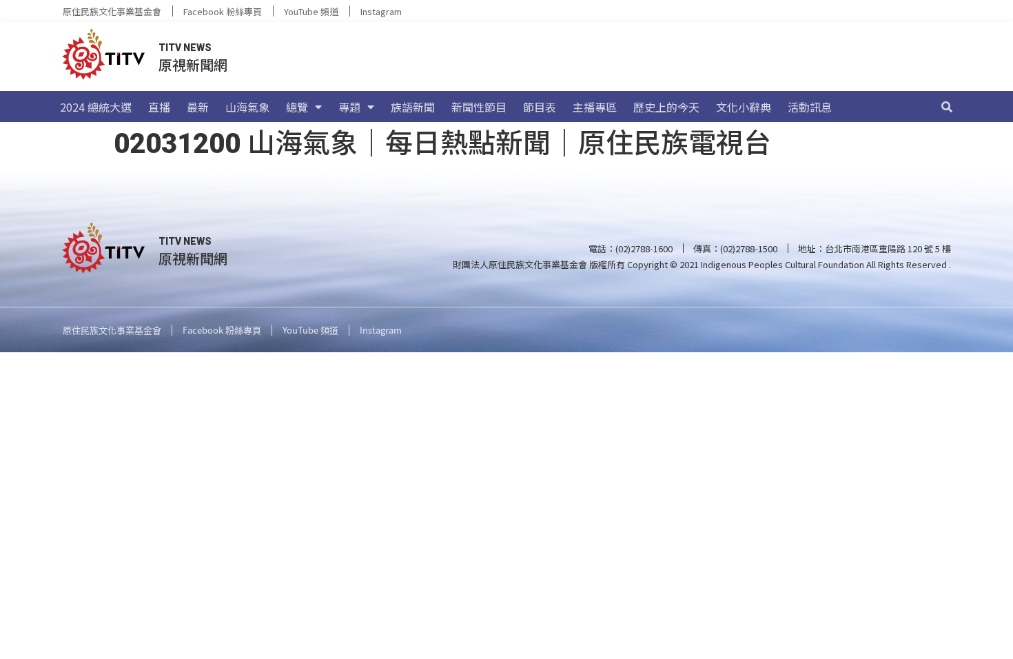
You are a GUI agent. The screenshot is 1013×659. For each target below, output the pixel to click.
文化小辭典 (743, 107)
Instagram (381, 11)
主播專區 (595, 107)
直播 (159, 107)
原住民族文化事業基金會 (112, 11)
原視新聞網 (192, 64)
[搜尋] (946, 106)
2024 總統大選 (96, 107)
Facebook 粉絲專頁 (222, 11)
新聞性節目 (478, 107)
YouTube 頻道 (311, 11)
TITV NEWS (185, 47)
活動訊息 (810, 107)
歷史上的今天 (666, 107)
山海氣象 (247, 107)
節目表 (539, 107)
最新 (198, 107)
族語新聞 (413, 107)
